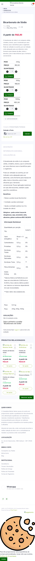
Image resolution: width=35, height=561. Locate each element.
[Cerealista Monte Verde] (17, 4)
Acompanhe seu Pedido (8, 450)
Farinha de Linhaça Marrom (8, 378)
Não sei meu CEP (7, 137)
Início (5, 8)
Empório (16, 127)
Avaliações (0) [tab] (9, 155)
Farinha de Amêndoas (22, 351)
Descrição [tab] (8, 147)
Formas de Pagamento (7, 474)
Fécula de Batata (24, 375)
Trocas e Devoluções (7, 466)
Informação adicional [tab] (12, 151)
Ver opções (9, 366)
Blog (2, 456)
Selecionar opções (26, 397)
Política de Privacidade (7, 471)
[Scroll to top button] (32, 553)
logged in (17, 330)
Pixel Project (14, 510)
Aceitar (3, 559)
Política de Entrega (6, 469)
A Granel (11, 127)
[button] (11, 118)
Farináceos (7, 10)
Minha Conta (5, 453)
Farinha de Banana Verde (8, 351)
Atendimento (5, 464)
